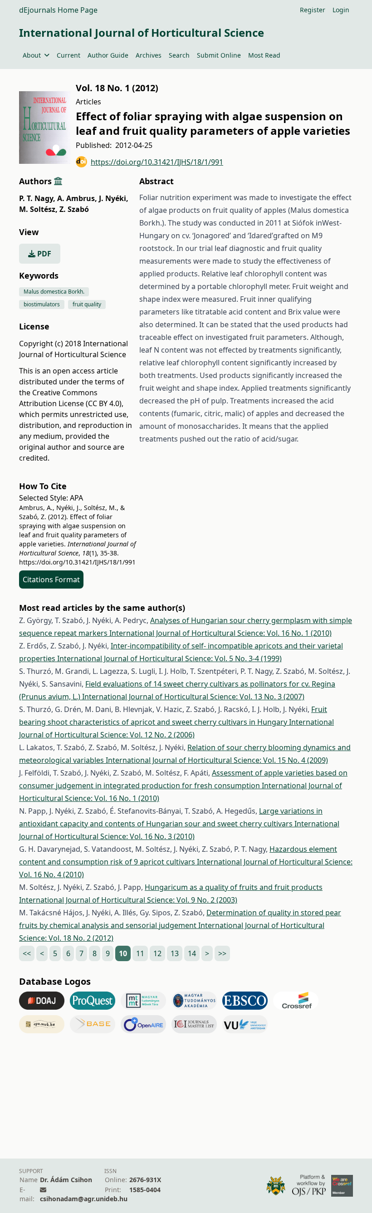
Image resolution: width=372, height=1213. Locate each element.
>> (222, 953)
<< (27, 953)
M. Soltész (38, 209)
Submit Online (219, 55)
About (32, 55)
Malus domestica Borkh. (54, 291)
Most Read (264, 55)
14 (192, 953)
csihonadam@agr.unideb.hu (83, 1198)
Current (68, 55)
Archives (149, 55)
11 (140, 953)
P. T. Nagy (37, 198)
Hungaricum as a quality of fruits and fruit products (234, 887)
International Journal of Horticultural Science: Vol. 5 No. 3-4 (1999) (169, 658)
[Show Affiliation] (58, 181)
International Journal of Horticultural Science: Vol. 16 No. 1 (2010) (220, 633)
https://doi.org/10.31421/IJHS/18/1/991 (157, 162)
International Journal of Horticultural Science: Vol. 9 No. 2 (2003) (128, 900)
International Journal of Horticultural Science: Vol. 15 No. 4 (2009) (217, 760)
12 (157, 953)
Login (341, 9)
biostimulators (42, 304)
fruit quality (87, 304)
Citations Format (51, 579)
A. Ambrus (77, 198)
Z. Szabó (74, 209)
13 (175, 953)
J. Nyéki (113, 198)
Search (179, 55)
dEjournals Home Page (58, 10)
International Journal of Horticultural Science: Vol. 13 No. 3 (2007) (193, 697)
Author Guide (108, 55)
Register (312, 9)
